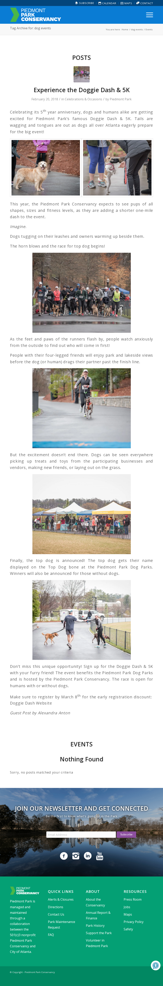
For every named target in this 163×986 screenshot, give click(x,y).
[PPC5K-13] (117, 167)
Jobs (127, 907)
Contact (146, 3)
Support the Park (99, 933)
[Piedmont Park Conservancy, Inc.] (35, 15)
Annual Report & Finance (98, 915)
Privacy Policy (134, 922)
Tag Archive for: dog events (30, 28)
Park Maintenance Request (61, 925)
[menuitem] (85, 3)
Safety (128, 929)
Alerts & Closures (61, 899)
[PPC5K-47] (82, 74)
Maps (128, 3)
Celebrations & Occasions (83, 99)
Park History (95, 925)
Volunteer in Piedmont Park (97, 943)
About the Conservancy (95, 902)
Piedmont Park (121, 99)
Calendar (108, 3)
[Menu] (148, 15)
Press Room (133, 899)
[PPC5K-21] (46, 167)
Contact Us (56, 914)
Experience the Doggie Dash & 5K (82, 90)
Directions (55, 907)
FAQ (51, 935)
